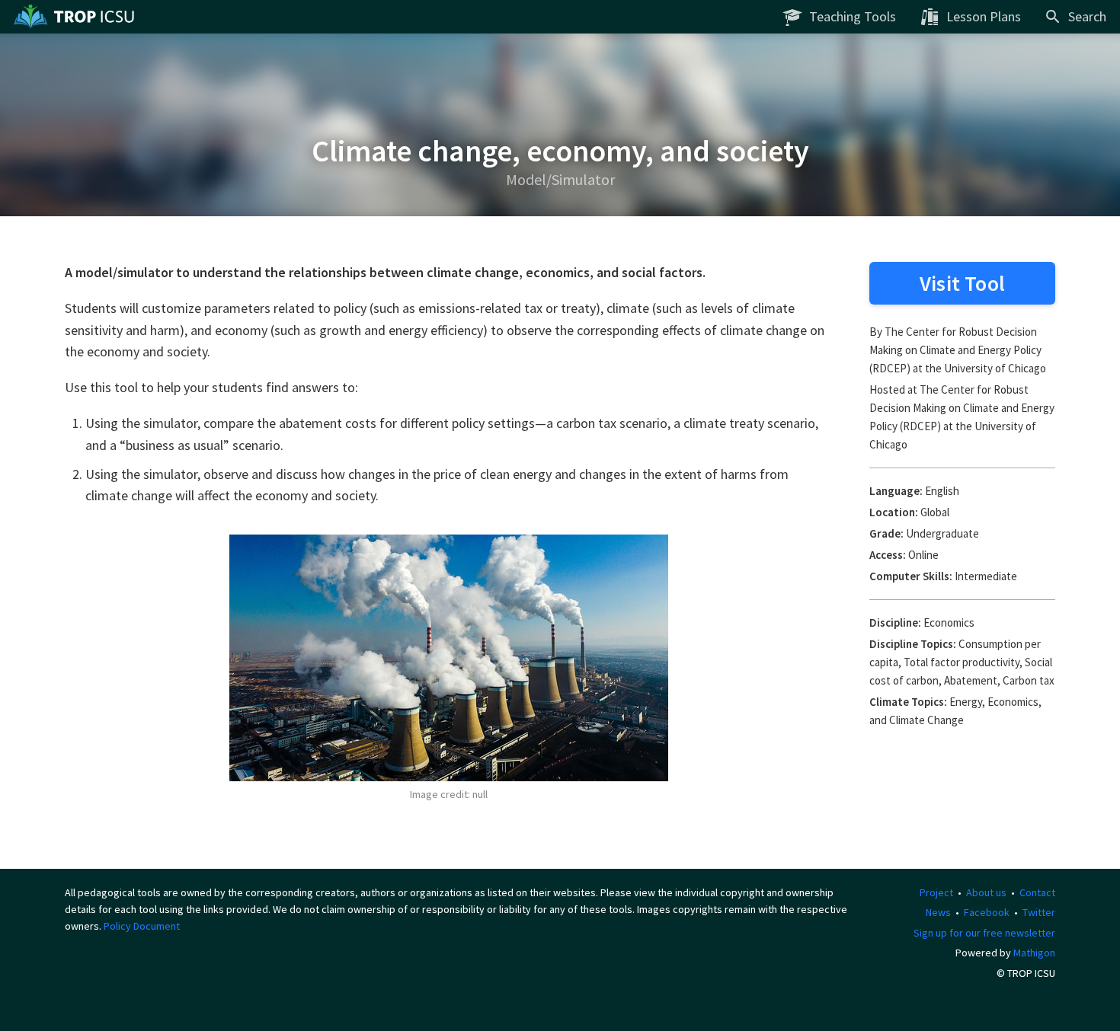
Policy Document (142, 926)
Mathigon (1034, 952)
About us (986, 892)
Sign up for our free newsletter (984, 933)
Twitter (1038, 912)
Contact (1037, 892)
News (938, 912)
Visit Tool (962, 283)
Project (936, 892)
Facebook (987, 912)
